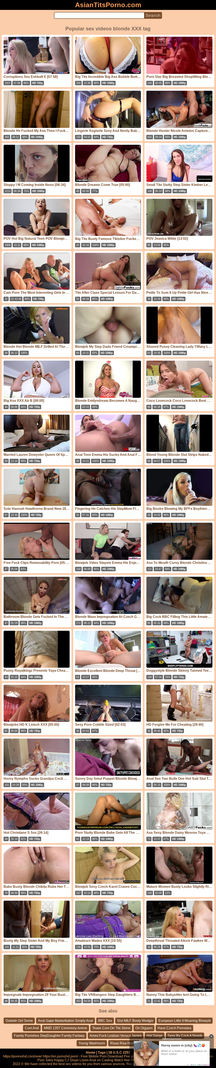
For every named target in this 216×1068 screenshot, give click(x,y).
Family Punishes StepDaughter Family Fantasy (49, 1035)
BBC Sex (105, 1020)
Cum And (32, 1028)
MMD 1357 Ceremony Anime (65, 1028)
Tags (102, 1052)
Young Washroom (91, 1043)
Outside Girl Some (19, 1020)
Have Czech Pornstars (174, 1028)
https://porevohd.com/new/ (22, 1056)
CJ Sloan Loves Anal (80, 1060)
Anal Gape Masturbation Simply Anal (65, 1020)
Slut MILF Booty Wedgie (135, 1020)
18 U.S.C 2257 (119, 1052)
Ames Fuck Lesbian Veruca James (116, 1035)
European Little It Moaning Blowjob (184, 1020)
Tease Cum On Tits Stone (111, 1028)
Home (90, 1052)
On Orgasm (144, 1028)
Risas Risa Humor (124, 1043)
